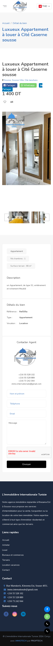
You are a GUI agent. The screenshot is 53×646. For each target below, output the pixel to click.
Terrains (6, 560)
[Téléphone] (47, 631)
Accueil (6, 23)
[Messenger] (47, 609)
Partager (11, 85)
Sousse (7, 80)
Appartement (16, 251)
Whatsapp (29, 85)
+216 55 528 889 (14, 597)
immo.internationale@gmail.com (22, 589)
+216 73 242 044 (14, 601)
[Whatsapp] (47, 617)
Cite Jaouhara (31, 80)
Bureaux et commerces (13, 555)
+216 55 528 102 (14, 593)
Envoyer (26, 464)
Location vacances (11, 565)
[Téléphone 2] (47, 624)
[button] (44, 6)
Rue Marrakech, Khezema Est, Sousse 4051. (27, 585)
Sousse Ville (18, 80)
